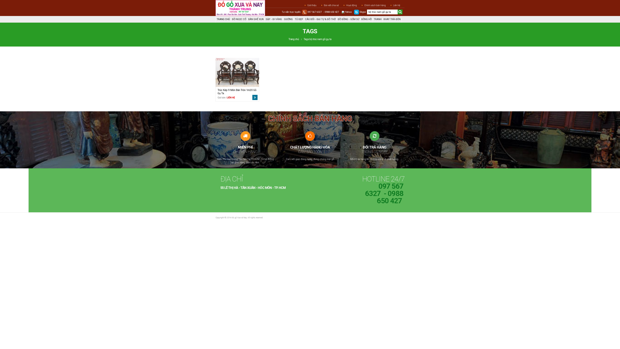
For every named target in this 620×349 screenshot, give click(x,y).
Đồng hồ (366, 19)
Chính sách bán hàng (375, 5)
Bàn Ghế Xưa (256, 19)
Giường (288, 19)
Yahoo (348, 12)
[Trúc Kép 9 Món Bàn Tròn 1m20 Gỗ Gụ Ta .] (237, 72)
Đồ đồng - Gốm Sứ (348, 19)
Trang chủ (223, 19)
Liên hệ (396, 5)
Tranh (378, 19)
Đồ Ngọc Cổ (239, 19)
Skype (362, 12)
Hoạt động (351, 5)
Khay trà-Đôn (392, 19)
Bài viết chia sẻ (331, 5)
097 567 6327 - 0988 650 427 (323, 12)
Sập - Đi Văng (274, 19)
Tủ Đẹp (299, 19)
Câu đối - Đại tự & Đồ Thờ (320, 19)
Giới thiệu (311, 5)
